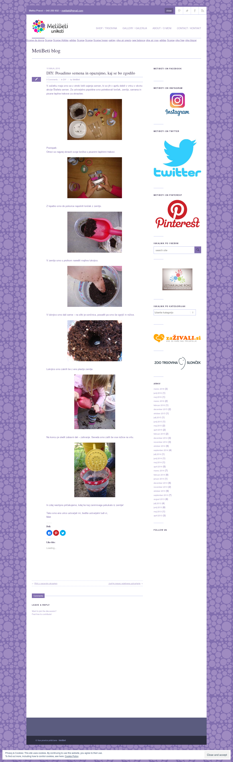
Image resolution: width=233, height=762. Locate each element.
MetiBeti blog (46, 50)
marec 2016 (159, 400)
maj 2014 (158, 462)
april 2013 (158, 515)
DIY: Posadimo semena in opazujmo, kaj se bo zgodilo (90, 73)
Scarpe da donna (35, 40)
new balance (138, 40)
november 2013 (160, 486)
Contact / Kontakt (189, 28)
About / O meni (162, 28)
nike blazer (191, 40)
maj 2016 (158, 396)
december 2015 (160, 409)
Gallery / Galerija (135, 28)
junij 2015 (158, 421)
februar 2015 (159, 433)
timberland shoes (32, 760)
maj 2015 (158, 425)
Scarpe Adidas (61, 40)
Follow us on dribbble (179, 10)
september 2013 (161, 495)
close (169, 10)
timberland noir (14, 760)
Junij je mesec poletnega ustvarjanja (124, 583)
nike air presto (123, 40)
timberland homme (51, 760)
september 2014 (161, 450)
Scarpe (48, 40)
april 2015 (158, 429)
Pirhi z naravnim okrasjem (45, 583)
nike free (179, 40)
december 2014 (160, 437)
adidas (72, 40)
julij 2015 (157, 417)
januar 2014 (159, 478)
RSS (202, 10)
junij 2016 (158, 392)
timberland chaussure (73, 760)
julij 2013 (157, 503)
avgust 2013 (159, 499)
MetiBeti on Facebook (168, 68)
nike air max (152, 40)
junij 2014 (158, 458)
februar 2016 (159, 405)
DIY (64, 79)
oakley (112, 40)
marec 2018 (159, 388)
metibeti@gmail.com (72, 10)
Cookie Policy (71, 756)
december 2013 (160, 482)
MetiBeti (76, 79)
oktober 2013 (159, 490)
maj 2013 (158, 511)
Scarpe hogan (100, 40)
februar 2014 (159, 474)
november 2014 (160, 441)
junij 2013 (158, 507)
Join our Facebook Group (195, 10)
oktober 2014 (159, 445)
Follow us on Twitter (187, 10)
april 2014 (158, 466)
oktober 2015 (159, 413)
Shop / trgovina (106, 28)
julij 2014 (157, 454)
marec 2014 (159, 470)
